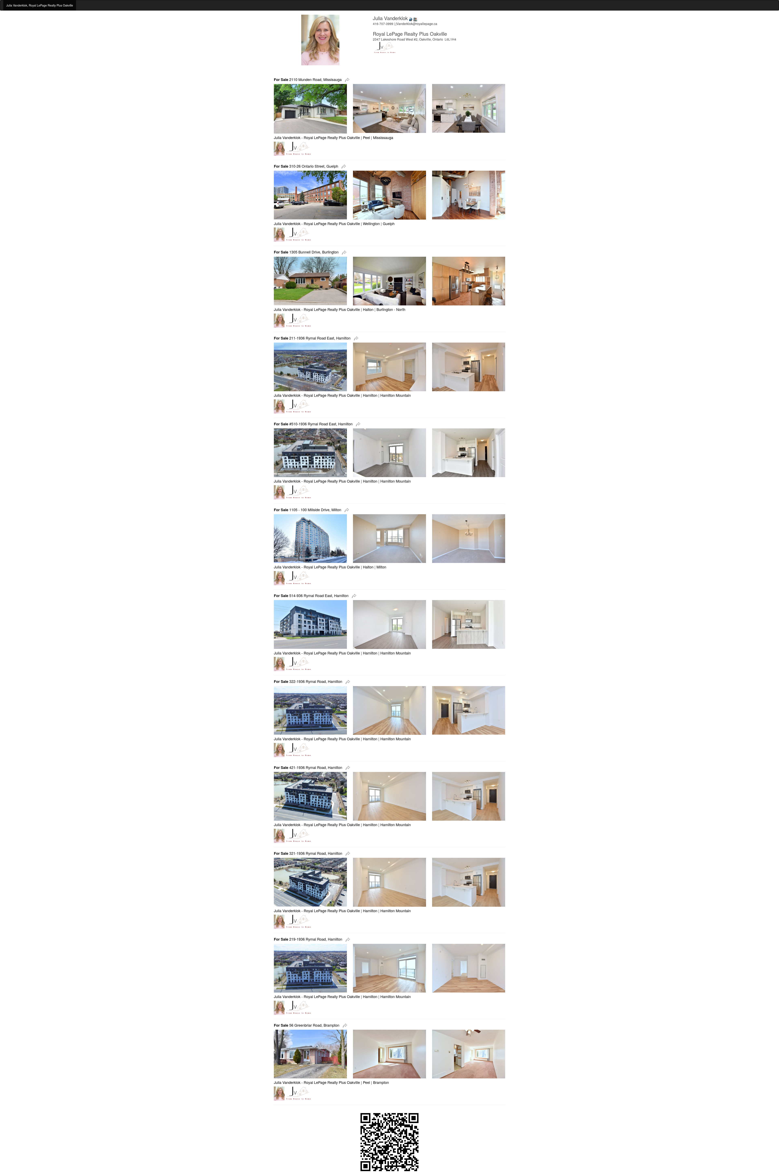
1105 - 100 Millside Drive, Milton (308, 509)
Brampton (381, 1082)
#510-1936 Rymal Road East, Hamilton (314, 423)
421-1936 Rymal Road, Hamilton (309, 767)
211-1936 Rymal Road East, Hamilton (313, 338)
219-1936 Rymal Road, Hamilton (309, 939)
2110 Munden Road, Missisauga (309, 79)
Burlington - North (391, 309)
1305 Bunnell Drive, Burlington (307, 251)
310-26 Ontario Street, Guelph (307, 166)
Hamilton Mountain (395, 395)
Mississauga (383, 137)
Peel (366, 137)
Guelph (389, 223)
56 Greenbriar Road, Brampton (307, 1025)
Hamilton (370, 395)
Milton (381, 566)
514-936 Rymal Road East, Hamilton (312, 595)
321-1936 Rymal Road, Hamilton (309, 853)
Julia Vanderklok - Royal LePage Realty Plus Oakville (317, 137)
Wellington (371, 223)
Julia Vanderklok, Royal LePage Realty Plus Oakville (39, 5)
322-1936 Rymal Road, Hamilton (309, 681)
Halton (368, 309)
